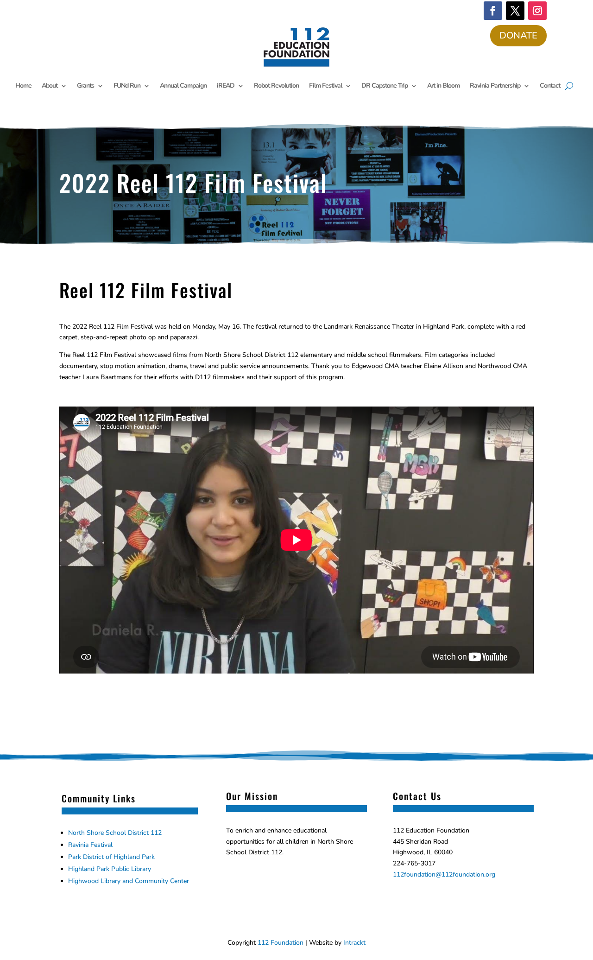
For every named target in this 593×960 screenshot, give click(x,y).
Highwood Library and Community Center (128, 881)
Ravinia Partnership (495, 85)
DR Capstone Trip (384, 85)
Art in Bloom (443, 85)
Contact (550, 85)
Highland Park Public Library (109, 869)
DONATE (518, 35)
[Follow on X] (515, 10)
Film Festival (325, 85)
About (49, 85)
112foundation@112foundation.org (444, 874)
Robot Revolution (276, 85)
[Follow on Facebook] (493, 10)
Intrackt (354, 942)
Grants (85, 85)
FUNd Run (127, 85)
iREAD (225, 85)
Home (23, 85)
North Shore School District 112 (115, 832)
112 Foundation (280, 942)
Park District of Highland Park (111, 856)
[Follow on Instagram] (537, 10)
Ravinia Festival (90, 844)
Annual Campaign (183, 85)
